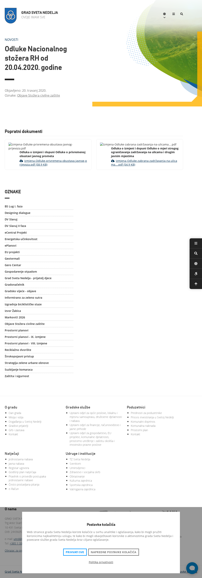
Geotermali (12, 258)
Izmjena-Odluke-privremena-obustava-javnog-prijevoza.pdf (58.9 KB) (53, 163)
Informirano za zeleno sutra (23, 297)
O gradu (11, 407)
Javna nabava (16, 463)
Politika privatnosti (101, 562)
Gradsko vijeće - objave (20, 291)
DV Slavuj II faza (15, 226)
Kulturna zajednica (81, 480)
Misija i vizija (16, 417)
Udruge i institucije (80, 454)
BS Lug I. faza (13, 206)
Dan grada (15, 413)
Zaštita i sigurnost (17, 376)
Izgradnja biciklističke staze (23, 304)
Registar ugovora (19, 468)
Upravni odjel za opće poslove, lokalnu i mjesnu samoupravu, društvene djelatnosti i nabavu (96, 416)
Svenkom (75, 463)
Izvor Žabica (13, 311)
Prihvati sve (75, 552)
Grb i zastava (16, 430)
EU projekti (12, 252)
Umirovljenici (77, 468)
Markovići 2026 (15, 317)
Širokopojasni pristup (19, 356)
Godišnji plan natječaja (22, 472)
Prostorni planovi (16, 330)
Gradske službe (78, 407)
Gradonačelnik (14, 284)
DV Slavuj (11, 219)
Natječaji (12, 454)
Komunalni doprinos (143, 421)
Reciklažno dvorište (18, 350)
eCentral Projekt (16, 232)
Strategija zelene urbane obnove (27, 363)
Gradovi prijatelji (18, 426)
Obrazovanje (77, 476)
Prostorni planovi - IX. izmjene (25, 337)
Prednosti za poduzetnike (146, 413)
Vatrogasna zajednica (82, 489)
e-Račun (14, 489)
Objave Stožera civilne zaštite (38, 95)
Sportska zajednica (81, 485)
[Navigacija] (173, 14)
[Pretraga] (181, 14)
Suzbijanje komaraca (19, 369)
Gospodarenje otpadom (21, 271)
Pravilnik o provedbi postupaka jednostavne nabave (27, 478)
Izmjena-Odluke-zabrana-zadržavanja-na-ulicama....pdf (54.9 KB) (144, 163)
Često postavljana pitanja (24, 484)
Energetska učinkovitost (21, 239)
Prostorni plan (139, 430)
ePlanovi (10, 245)
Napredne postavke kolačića (113, 552)
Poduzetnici (136, 407)
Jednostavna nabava (21, 459)
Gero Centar (13, 265)
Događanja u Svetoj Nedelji (25, 421)
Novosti (11, 39)
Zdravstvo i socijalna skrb (85, 472)
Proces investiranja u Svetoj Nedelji (152, 417)
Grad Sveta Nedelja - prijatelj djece (28, 278)
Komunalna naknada (143, 426)
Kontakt (13, 434)
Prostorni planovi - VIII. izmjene (26, 343)
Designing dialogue (17, 213)
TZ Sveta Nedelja (80, 459)
